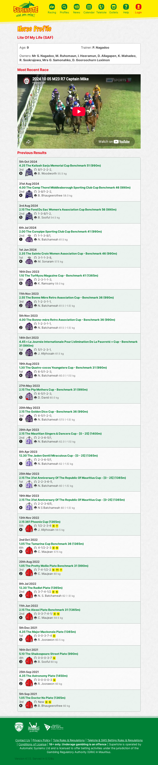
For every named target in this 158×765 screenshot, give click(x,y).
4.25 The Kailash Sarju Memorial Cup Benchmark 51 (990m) (60, 165)
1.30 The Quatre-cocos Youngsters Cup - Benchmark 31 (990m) (63, 367)
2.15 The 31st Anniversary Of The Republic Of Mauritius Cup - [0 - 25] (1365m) (72, 478)
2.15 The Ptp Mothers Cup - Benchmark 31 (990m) (53, 389)
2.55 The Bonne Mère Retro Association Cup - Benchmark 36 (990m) (66, 297)
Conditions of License (32, 744)
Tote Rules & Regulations (69, 740)
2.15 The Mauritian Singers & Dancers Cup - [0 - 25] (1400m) (60, 433)
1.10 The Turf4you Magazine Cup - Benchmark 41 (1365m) (58, 275)
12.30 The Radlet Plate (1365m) (41, 588)
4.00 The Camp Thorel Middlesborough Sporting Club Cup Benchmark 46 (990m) (75, 187)
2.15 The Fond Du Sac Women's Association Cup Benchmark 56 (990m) (68, 209)
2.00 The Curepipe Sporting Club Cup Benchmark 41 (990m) (60, 231)
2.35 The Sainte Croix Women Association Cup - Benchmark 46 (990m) (68, 253)
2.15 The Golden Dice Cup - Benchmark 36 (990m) (53, 411)
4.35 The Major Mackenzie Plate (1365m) (47, 632)
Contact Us (22, 740)
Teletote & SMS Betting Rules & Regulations (115, 740)
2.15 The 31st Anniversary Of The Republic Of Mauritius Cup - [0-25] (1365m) (72, 500)
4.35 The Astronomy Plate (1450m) (43, 676)
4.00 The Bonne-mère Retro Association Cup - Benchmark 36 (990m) (67, 320)
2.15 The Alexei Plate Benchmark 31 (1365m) (49, 610)
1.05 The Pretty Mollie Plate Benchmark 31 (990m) (53, 566)
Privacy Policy (41, 740)
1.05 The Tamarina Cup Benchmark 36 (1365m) (51, 544)
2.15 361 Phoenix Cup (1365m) (40, 522)
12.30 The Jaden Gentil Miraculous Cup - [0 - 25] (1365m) (58, 455)
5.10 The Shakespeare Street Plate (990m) (48, 654)
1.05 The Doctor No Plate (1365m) (42, 698)
